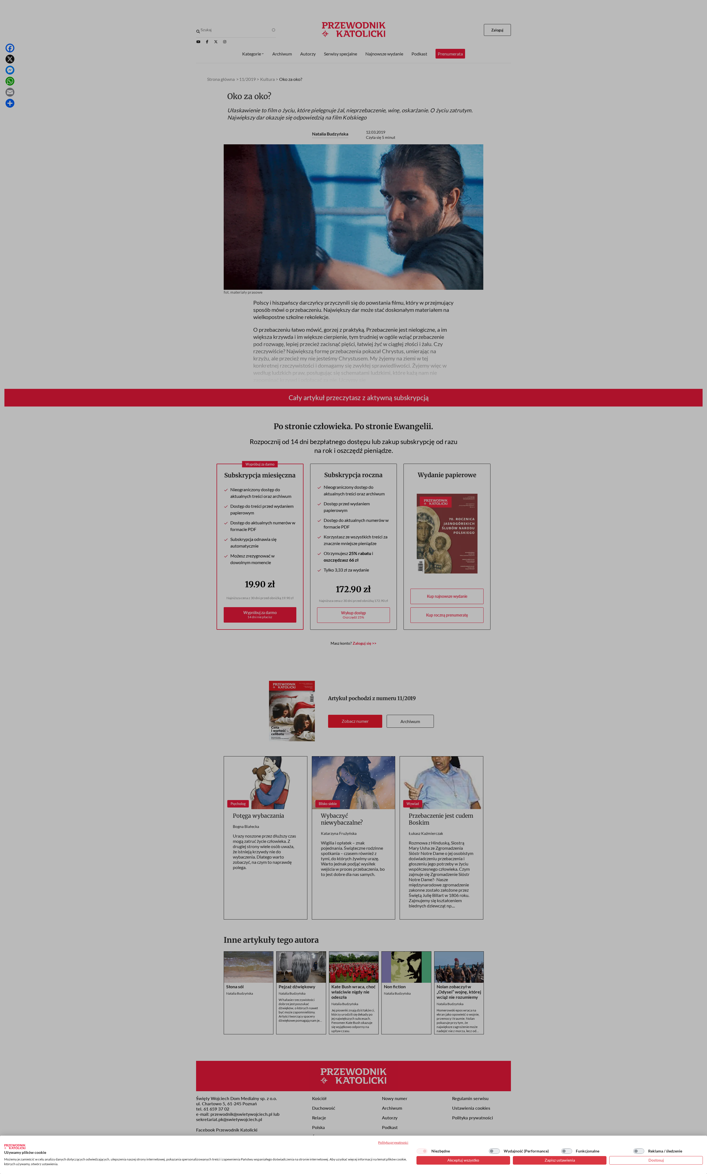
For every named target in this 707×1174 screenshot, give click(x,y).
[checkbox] (422, 1151)
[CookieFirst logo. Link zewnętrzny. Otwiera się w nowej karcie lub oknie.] (14, 1146)
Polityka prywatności (393, 1142)
